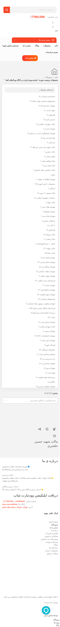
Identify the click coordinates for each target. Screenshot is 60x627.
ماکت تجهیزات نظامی (47, 124)
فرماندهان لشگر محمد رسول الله (42, 308)
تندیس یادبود (50, 119)
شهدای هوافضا (49, 212)
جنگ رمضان (50, 239)
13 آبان (52, 225)
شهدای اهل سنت (48, 216)
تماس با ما (30, 58)
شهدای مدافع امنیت (47, 290)
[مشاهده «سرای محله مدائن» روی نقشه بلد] (30, 573)
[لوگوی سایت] (47, 3)
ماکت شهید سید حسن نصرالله (43, 147)
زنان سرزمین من (48, 359)
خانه (56, 77)
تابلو (53, 175)
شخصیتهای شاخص (48, 299)
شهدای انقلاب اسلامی (46, 271)
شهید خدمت (50, 110)
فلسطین (52, 115)
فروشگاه (48, 77)
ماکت (53, 317)
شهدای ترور (50, 368)
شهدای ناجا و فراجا (48, 106)
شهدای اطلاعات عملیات (46, 179)
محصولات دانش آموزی (46, 184)
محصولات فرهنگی (48, 350)
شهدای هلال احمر (48, 207)
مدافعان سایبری (49, 221)
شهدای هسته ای (49, 258)
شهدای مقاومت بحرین (46, 386)
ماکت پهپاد (51, 202)
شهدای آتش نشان (48, 340)
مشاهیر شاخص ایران (47, 354)
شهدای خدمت (50, 129)
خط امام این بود (49, 138)
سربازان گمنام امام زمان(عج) (44, 313)
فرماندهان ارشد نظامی (46, 281)
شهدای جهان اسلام (48, 276)
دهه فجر (52, 142)
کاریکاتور (51, 230)
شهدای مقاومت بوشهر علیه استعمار (41, 304)
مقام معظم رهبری (48, 161)
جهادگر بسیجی (49, 331)
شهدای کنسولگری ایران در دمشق (42, 133)
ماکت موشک (50, 235)
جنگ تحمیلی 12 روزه (47, 193)
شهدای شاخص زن (48, 363)
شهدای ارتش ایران (48, 322)
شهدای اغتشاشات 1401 (46, 336)
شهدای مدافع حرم (48, 267)
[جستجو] (6, 10)
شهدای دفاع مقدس (47, 262)
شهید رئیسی (50, 156)
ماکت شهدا (51, 248)
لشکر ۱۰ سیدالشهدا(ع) (46, 244)
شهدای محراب (49, 285)
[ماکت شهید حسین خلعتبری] (45, 415)
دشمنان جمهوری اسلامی (45, 198)
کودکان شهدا (50, 345)
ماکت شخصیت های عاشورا (45, 170)
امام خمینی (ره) (49, 165)
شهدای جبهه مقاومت (47, 294)
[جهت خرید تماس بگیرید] (54, 429)
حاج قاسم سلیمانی (48, 96)
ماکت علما (51, 253)
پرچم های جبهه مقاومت (46, 377)
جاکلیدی (52, 382)
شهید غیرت (51, 373)
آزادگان (52, 189)
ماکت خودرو (50, 152)
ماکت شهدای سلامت (47, 327)
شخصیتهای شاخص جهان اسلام (43, 101)
